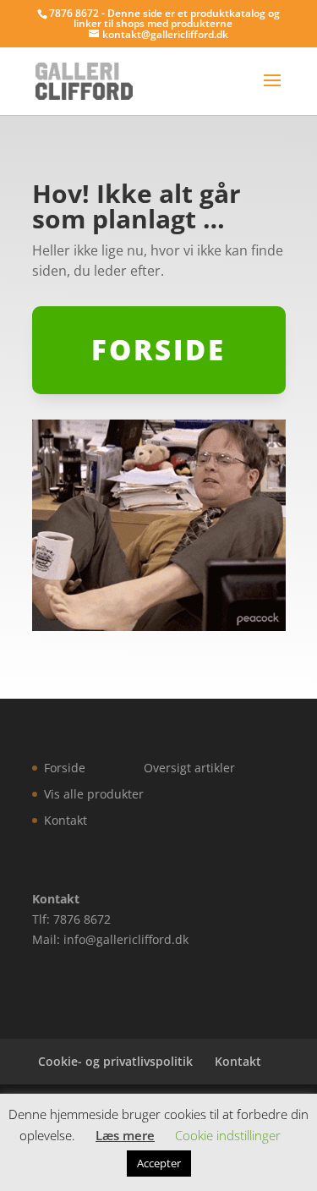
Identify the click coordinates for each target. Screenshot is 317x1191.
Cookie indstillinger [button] (228, 1135)
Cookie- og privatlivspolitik (115, 1061)
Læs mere (125, 1135)
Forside (64, 768)
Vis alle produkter (94, 794)
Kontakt (65, 820)
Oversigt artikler (189, 768)
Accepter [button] (159, 1163)
